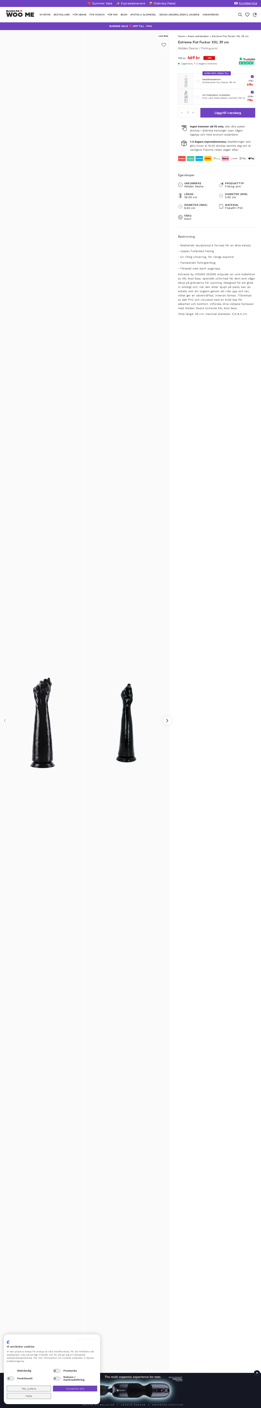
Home (181, 36)
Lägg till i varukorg (228, 113)
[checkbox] (10, 1371)
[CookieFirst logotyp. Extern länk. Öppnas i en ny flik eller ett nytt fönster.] (8, 1342)
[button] (167, 720)
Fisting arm (209, 48)
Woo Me (20, 14)
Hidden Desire (188, 48)
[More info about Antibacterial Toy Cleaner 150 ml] (252, 76)
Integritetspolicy (86, 1339)
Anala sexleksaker (198, 36)
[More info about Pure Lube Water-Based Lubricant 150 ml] (252, 92)
